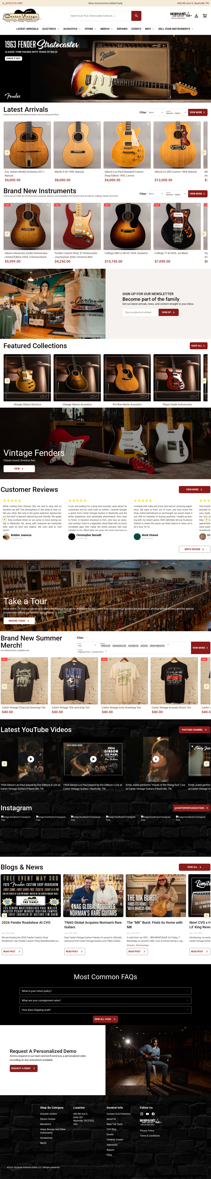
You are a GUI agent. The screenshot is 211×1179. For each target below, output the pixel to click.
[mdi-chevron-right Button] (203, 152)
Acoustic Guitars (48, 1113)
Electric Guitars (47, 1119)
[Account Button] (196, 16)
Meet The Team (114, 1124)
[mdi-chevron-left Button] (7, 152)
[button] (109, 645)
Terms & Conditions (150, 1135)
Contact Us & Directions (118, 1113)
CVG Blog (111, 1129)
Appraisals (112, 1144)
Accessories (46, 1138)
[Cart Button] (205, 16)
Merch (43, 1143)
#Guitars (131, 945)
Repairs (110, 1150)
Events (110, 1134)
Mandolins (45, 1124)
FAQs (109, 1155)
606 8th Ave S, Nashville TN (193, 3)
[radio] (4, 500)
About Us (111, 1119)
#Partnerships (142, 945)
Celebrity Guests (115, 1139)
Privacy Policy (147, 1130)
